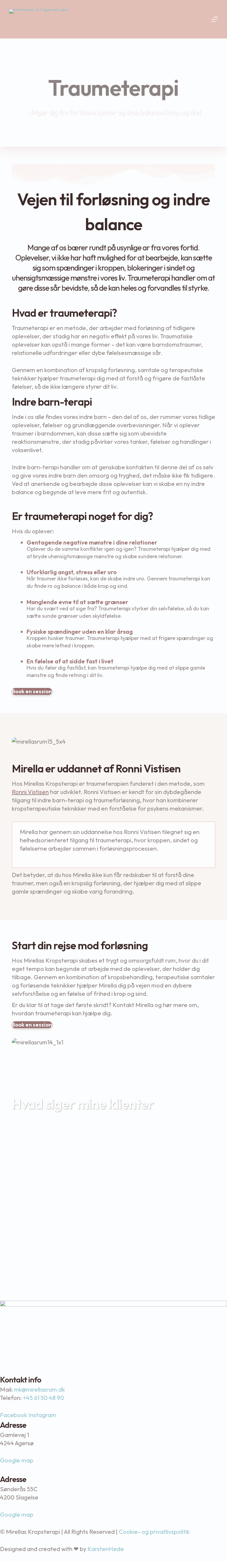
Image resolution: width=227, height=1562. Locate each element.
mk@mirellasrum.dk (39, 1389)
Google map (16, 1460)
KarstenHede (105, 1549)
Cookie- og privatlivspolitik (154, 1531)
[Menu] (214, 19)
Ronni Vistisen (30, 792)
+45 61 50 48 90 (43, 1397)
